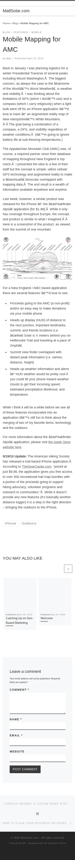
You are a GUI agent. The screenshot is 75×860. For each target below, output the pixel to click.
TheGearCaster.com (36, 466)
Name (16, 719)
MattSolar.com (29, 837)
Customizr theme (57, 843)
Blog (15, 23)
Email (16, 735)
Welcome (47, 618)
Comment (19, 689)
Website (17, 751)
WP (24, 843)
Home (6, 23)
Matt (8, 58)
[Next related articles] (68, 569)
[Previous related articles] (59, 569)
